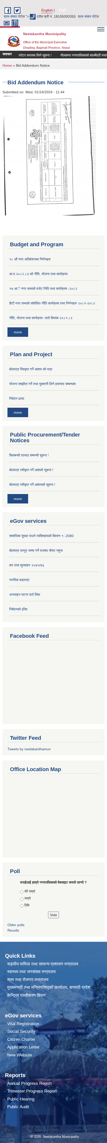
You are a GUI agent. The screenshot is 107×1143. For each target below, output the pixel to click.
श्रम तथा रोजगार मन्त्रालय (27, 979)
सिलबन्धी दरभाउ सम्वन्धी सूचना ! (29, 455)
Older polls (15, 925)
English (47, 10)
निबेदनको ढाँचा (18, 609)
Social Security (21, 1031)
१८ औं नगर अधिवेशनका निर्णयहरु (30, 259)
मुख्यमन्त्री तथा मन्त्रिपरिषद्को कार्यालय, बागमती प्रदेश (48, 987)
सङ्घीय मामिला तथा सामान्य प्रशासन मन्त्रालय (42, 964)
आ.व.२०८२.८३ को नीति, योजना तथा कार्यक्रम (38, 274)
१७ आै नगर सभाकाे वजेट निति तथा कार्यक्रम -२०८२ (43, 289)
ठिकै (26, 905)
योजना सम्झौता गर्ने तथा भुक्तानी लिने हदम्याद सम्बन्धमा (42, 384)
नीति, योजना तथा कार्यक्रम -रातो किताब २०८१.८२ (40, 318)
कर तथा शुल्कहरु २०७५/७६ (26, 565)
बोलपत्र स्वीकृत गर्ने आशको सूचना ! (31, 470)
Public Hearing (20, 1099)
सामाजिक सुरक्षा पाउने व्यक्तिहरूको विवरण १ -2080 (41, 536)
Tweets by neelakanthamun (29, 749)
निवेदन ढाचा (16, 398)
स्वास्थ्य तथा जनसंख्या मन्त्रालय (31, 971)
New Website (19, 1055)
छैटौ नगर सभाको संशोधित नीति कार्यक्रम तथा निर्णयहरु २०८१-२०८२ (52, 303)
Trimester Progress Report (32, 1091)
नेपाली (62, 10)
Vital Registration (23, 1023)
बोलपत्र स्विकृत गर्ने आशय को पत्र (30, 369)
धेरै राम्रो (29, 891)
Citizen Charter (21, 1039)
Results (13, 930)
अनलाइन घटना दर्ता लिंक (24, 594)
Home (7, 65)
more (18, 332)
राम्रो (27, 898)
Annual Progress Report (29, 1083)
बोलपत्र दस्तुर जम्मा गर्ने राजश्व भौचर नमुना (36, 550)
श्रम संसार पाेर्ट (13, 16)
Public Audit (18, 1106)
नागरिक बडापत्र (19, 580)
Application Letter (23, 1047)
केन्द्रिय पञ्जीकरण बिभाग (26, 995)
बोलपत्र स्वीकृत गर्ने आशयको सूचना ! (32, 485)
